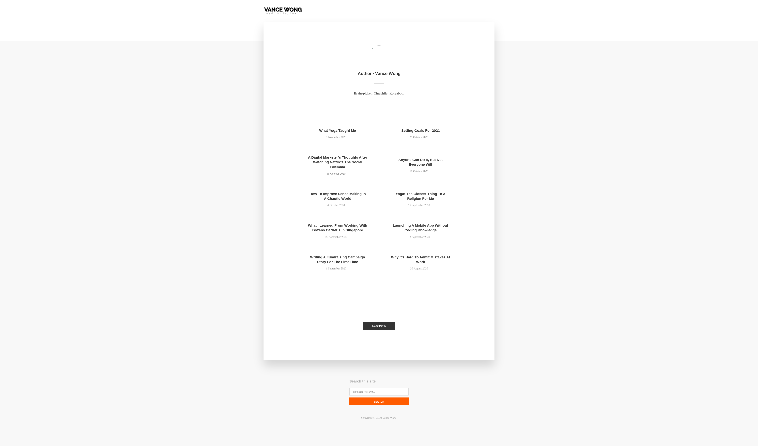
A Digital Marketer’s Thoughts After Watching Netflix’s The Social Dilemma (337, 162)
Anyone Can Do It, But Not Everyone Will (420, 162)
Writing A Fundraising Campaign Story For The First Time (337, 259)
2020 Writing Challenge (460, 11)
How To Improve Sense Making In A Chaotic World (338, 196)
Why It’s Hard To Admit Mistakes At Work (420, 259)
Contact (416, 11)
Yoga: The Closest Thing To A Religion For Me (421, 196)
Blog (433, 11)
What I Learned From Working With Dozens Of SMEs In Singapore (337, 227)
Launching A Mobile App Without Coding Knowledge (420, 227)
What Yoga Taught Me (337, 131)
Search (379, 401)
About (399, 11)
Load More (379, 326)
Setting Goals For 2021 (420, 131)
